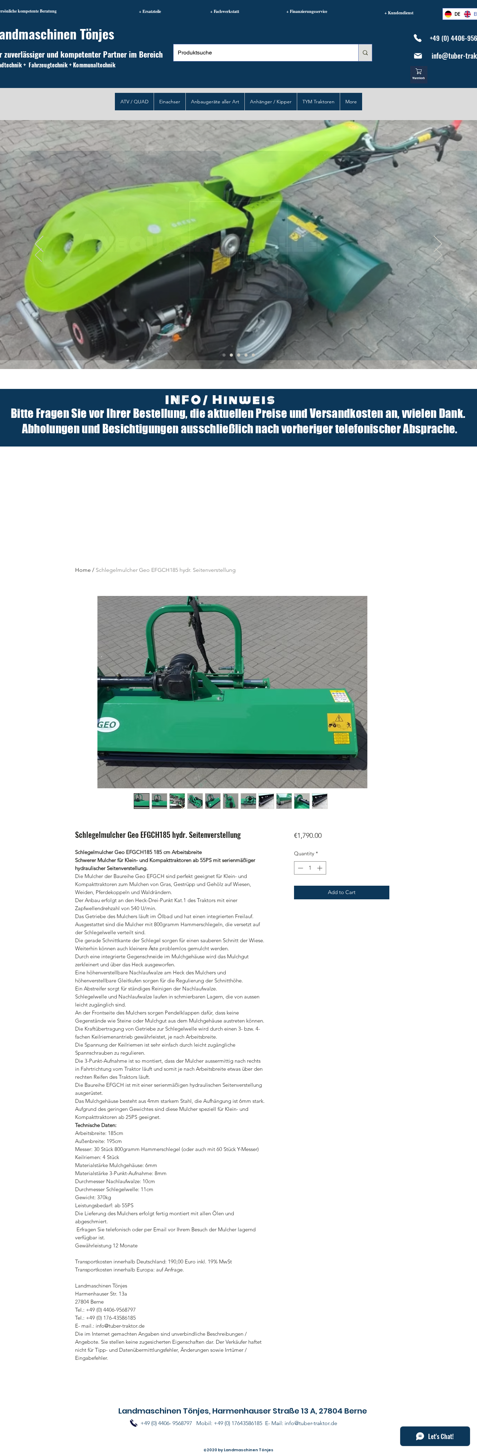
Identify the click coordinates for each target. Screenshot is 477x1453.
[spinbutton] (310, 868)
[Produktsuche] (365, 52)
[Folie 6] (231, 354)
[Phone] (417, 38)
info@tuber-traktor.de (311, 1423)
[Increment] (320, 868)
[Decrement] (299, 868)
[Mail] (417, 56)
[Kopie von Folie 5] (246, 354)
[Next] (438, 255)
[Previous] (38, 255)
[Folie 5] (224, 354)
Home (83, 570)
